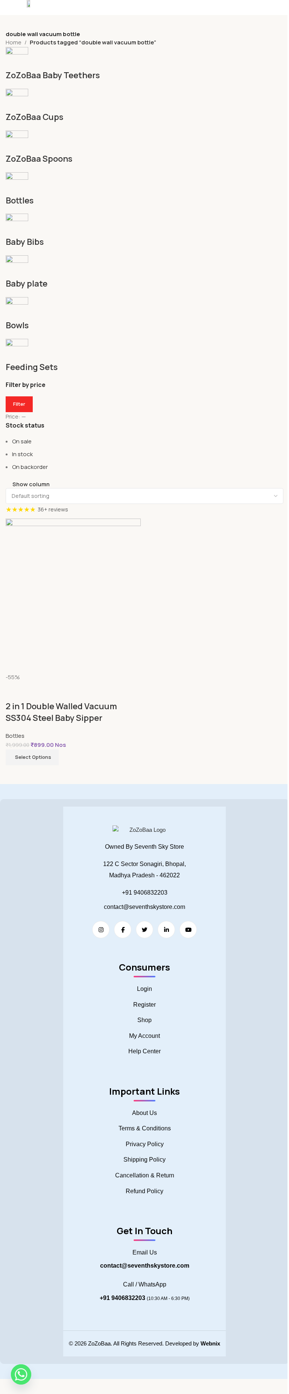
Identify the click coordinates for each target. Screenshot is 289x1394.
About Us (144, 1113)
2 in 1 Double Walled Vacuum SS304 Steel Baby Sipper (61, 712)
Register (144, 1004)
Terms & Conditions (145, 1128)
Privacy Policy (145, 1144)
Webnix (210, 1343)
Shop (144, 1020)
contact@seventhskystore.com (144, 907)
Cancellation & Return (144, 1175)
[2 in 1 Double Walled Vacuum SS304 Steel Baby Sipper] (73, 595)
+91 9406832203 (144, 892)
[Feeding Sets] (144, 210)
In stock (22, 454)
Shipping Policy (144, 1159)
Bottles (15, 736)
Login (144, 989)
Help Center (144, 1051)
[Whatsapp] (21, 1374)
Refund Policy (144, 1191)
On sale (22, 441)
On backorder (30, 467)
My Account (144, 1036)
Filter (19, 403)
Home (13, 42)
